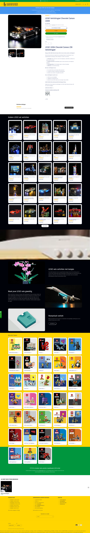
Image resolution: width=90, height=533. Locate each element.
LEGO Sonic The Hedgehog (29, 443)
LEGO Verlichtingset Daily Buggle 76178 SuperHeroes (74, 177)
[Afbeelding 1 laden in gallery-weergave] (12, 53)
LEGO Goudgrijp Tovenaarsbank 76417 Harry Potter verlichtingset (15, 198)
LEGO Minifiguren (57, 425)
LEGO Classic (56, 370)
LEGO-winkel (41, 470)
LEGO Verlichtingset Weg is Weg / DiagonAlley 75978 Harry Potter (58, 177)
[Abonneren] (53, 516)
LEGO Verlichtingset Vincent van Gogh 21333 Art (15, 177)
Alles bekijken (45, 225)
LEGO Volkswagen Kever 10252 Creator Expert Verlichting (74, 135)
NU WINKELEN (52, 323)
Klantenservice (62, 504)
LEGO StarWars (72, 443)
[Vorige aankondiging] (2, 1)
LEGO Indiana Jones (13, 425)
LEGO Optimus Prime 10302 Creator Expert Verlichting (29, 156)
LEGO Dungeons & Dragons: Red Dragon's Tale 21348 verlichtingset (44, 219)
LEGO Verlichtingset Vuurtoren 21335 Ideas (74, 155)
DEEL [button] (47, 99)
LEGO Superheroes (12, 461)
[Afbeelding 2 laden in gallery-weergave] (20, 53)
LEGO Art (40, 352)
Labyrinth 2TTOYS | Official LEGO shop (14, 528)
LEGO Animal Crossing (13, 352)
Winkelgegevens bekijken (50, 39)
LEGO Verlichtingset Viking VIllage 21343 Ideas (44, 156)
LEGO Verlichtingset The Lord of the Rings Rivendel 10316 (59, 198)
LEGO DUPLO (41, 388)
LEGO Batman (71, 352)
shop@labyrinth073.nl (40, 505)
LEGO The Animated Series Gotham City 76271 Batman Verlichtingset (74, 219)
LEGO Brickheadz (27, 370)
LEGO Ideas (71, 407)
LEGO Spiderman (57, 443)
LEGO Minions (71, 425)
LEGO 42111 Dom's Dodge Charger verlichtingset (73, 198)
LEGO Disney (11, 388)
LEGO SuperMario (27, 461)
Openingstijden (62, 501)
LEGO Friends (11, 407)
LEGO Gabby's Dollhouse (28, 407)
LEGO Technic (41, 461)
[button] (2, 4)
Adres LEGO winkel (63, 502)
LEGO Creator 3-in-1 (72, 370)
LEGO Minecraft (42, 425)
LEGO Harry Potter (42, 407)
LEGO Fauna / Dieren (73, 388)
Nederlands (78, 0)
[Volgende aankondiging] (88, 1)
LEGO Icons (56, 407)
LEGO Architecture (27, 352)
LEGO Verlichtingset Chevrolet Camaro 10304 (60, 134)
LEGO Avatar (56, 352)
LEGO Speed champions (43, 443)
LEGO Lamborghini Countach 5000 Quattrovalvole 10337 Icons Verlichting (29, 198)
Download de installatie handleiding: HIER (52, 89)
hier (19, 510)
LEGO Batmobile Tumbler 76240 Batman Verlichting (14, 156)
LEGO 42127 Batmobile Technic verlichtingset (13, 135)
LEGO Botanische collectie (14, 370)
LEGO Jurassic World (28, 425)
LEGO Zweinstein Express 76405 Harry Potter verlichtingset (59, 219)
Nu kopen (56, 30)
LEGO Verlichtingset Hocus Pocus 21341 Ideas (59, 156)
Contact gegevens (63, 499)
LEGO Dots (26, 388)
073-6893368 (39, 504)
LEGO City (41, 370)
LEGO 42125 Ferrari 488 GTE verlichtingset (29, 134)
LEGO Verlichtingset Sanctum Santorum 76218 (44, 135)
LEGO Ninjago (11, 443)
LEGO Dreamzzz (57, 388)
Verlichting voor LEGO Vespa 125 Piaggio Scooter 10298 (29, 177)
